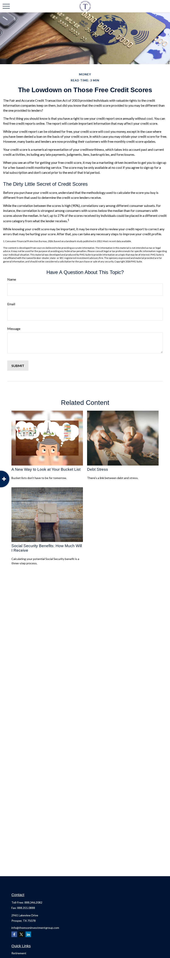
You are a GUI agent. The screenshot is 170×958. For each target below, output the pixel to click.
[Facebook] (14, 934)
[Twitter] (21, 934)
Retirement (18, 953)
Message (13, 329)
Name (11, 279)
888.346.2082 (33, 902)
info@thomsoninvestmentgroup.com (35, 927)
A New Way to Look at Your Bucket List (45, 469)
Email (11, 304)
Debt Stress (97, 469)
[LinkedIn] (28, 934)
